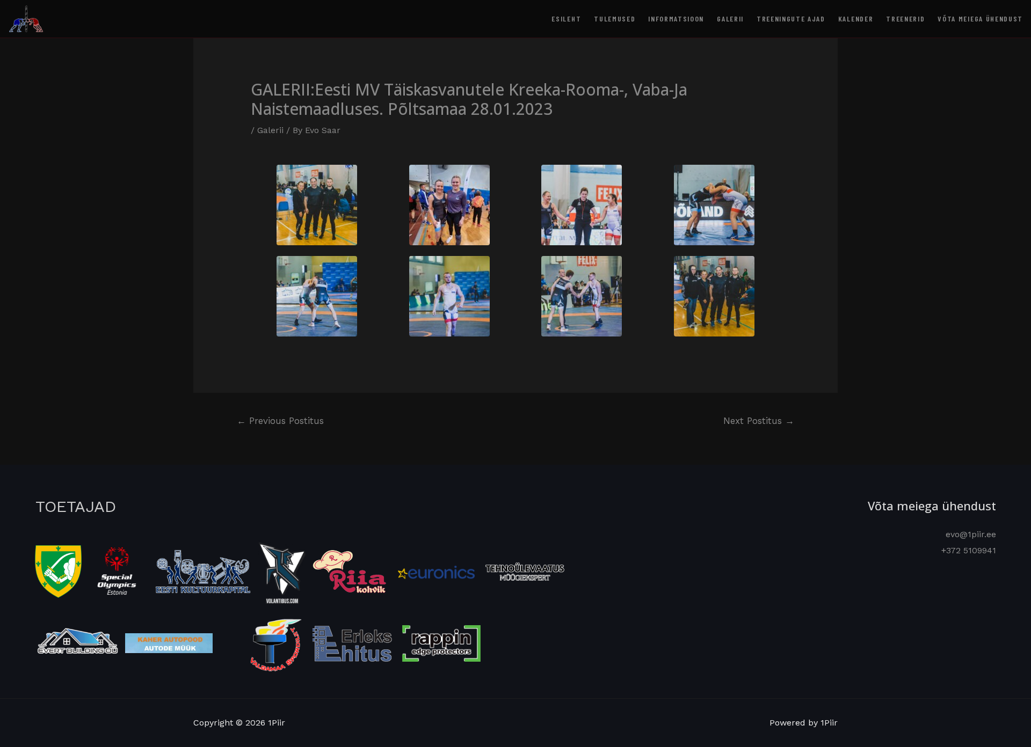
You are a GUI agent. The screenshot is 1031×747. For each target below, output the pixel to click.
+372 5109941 (968, 550)
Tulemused (614, 18)
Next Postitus (758, 420)
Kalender (855, 18)
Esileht (566, 18)
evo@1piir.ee (971, 534)
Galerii (730, 18)
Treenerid (905, 18)
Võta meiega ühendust (980, 18)
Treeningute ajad (791, 18)
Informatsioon (676, 18)
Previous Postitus (280, 420)
